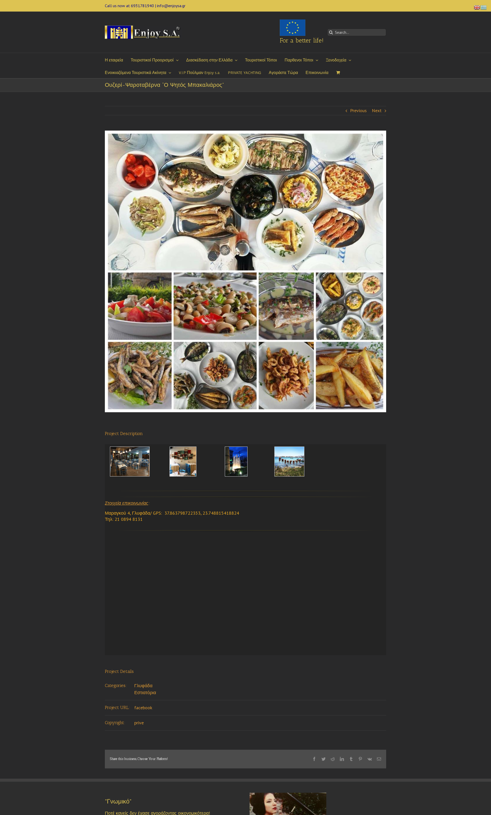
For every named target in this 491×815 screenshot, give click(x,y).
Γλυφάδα (143, 686)
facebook (143, 708)
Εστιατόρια (145, 692)
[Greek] (484, 7)
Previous (358, 110)
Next (377, 110)
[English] (477, 7)
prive (139, 723)
